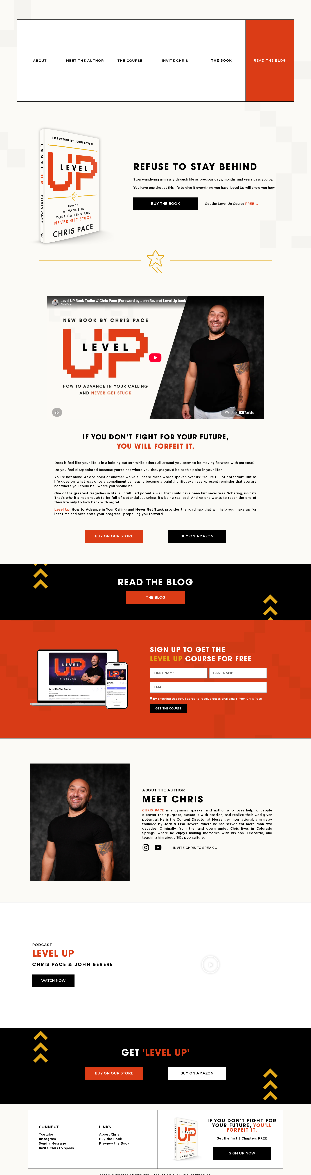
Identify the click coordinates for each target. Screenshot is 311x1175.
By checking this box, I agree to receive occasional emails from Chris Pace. (208, 698)
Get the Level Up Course (231, 204)
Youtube (46, 1134)
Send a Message (52, 1143)
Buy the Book (110, 1139)
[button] (210, 965)
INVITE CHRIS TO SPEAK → (195, 848)
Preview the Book (114, 1143)
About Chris (109, 1134)
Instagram (47, 1139)
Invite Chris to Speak (56, 1148)
